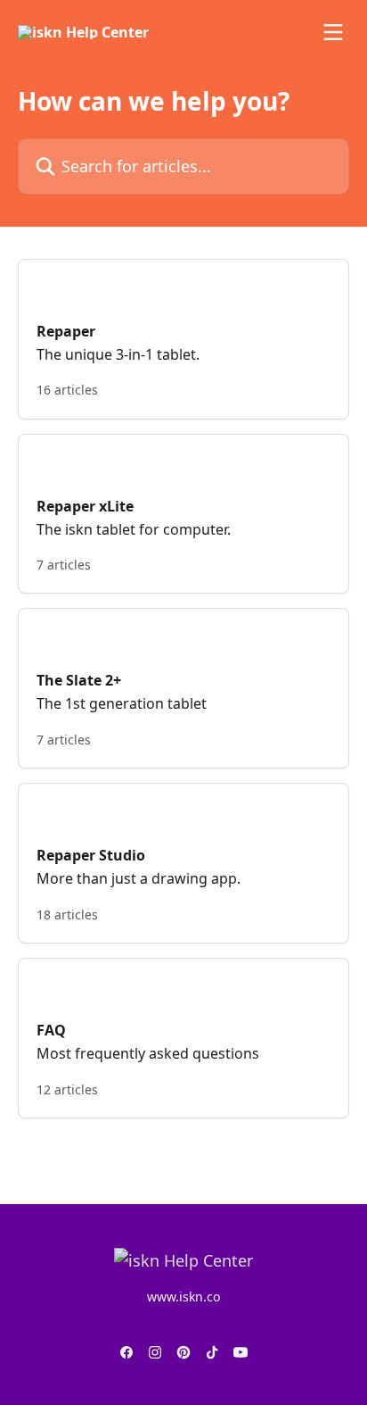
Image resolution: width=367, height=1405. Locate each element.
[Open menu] (333, 32)
